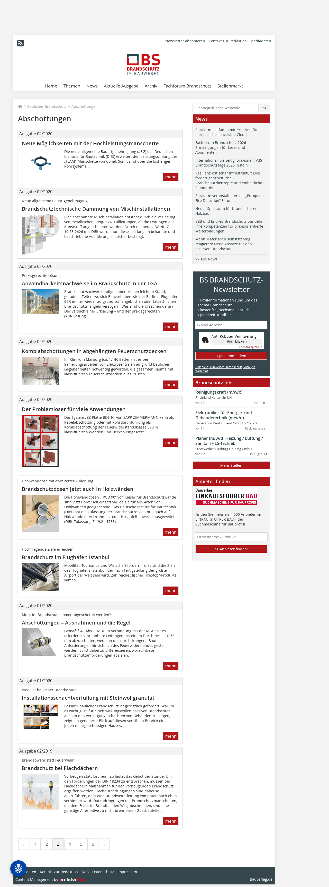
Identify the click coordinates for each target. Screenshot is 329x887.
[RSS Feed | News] (20, 43)
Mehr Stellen (231, 465)
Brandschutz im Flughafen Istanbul (65, 557)
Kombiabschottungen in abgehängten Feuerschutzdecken (94, 351)
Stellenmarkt (230, 86)
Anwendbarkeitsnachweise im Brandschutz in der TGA (89, 283)
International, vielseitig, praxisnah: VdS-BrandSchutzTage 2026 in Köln (229, 163)
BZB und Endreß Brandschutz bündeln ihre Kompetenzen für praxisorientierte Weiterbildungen (229, 226)
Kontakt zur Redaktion (228, 40)
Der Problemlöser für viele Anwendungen (74, 409)
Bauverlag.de (261, 879)
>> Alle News (206, 259)
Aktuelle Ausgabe (121, 86)
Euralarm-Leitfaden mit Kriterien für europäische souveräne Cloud (226, 132)
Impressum (127, 871)
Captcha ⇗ (250, 347)
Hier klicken (237, 341)
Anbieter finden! (233, 549)
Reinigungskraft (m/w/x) (218, 392)
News (92, 86)
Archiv (151, 86)
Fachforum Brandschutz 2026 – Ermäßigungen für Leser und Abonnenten (222, 147)
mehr (170, 177)
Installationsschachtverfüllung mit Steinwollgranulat (88, 697)
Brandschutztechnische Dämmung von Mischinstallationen (96, 208)
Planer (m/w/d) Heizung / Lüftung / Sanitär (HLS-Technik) (229, 440)
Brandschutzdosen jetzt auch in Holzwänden (77, 488)
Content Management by (37, 879)
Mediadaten (260, 40)
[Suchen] (265, 108)
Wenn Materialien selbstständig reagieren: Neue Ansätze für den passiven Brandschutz (223, 244)
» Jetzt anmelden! (231, 355)
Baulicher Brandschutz (47, 106)
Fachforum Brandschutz (187, 86)
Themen (71, 86)
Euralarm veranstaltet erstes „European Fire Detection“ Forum (229, 198)
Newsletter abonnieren (185, 40)
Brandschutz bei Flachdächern (60, 768)
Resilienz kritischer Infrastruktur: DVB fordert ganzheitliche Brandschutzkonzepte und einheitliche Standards (228, 180)
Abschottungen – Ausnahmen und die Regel (76, 622)
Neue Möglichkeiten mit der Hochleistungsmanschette (90, 143)
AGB (85, 871)
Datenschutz (103, 871)
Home (51, 86)
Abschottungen (84, 106)
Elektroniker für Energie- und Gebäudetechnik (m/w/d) (223, 415)
